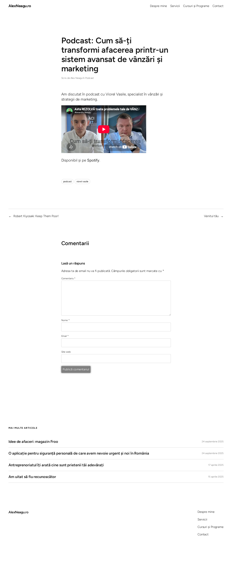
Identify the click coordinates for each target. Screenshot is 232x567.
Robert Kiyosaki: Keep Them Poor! (36, 216)
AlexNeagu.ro (19, 6)
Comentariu (68, 278)
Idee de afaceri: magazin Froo (33, 441)
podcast (67, 181)
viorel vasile (82, 181)
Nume (65, 320)
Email (65, 336)
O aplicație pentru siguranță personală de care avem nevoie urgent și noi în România (78, 453)
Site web (66, 351)
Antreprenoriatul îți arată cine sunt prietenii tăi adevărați (56, 465)
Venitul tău (211, 216)
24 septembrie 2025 (213, 441)
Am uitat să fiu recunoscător (32, 476)
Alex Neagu (76, 78)
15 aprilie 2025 (216, 476)
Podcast (89, 78)
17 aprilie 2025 (216, 465)
